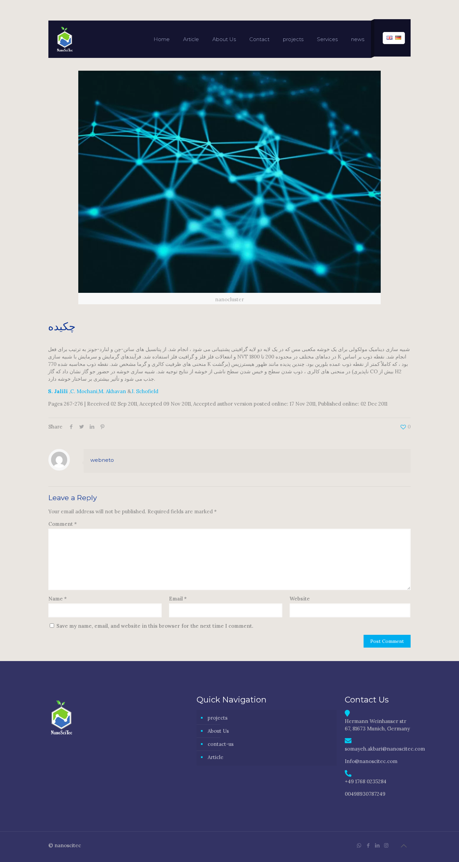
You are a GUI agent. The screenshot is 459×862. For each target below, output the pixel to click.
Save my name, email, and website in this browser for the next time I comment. (154, 626)
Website (300, 598)
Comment (62, 524)
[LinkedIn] (377, 845)
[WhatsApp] (359, 845)
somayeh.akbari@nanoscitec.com (385, 749)
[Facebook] (368, 845)
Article (215, 757)
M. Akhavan (112, 391)
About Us (218, 731)
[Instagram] (386, 845)
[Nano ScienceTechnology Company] (64, 39)
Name (57, 598)
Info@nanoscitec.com (371, 761)
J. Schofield (144, 391)
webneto (102, 460)
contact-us (221, 744)
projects (217, 718)
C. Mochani (83, 391)
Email (178, 598)
